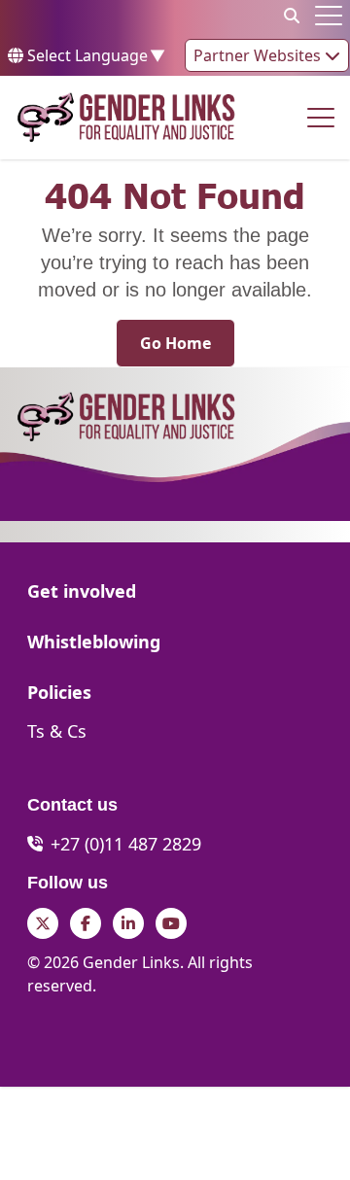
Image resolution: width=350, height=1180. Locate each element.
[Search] (291, 15)
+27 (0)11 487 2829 (126, 843)
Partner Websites (259, 55)
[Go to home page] (126, 117)
